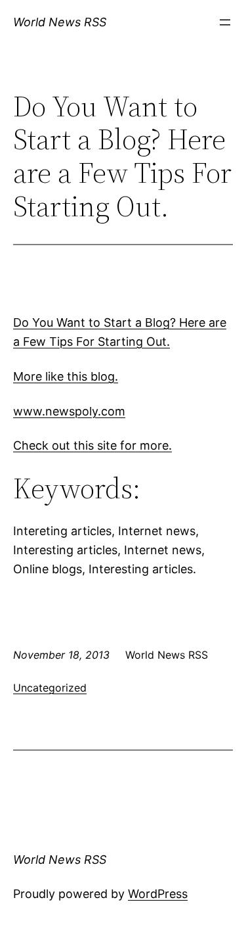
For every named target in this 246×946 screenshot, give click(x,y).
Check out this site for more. (92, 445)
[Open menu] (225, 22)
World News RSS (59, 22)
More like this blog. (65, 376)
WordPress (158, 894)
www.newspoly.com (69, 411)
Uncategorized (50, 687)
